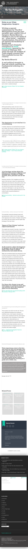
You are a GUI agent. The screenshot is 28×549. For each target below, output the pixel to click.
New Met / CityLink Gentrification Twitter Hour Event (13, 472)
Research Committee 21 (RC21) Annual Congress (18, 406)
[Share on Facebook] (2, 383)
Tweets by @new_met (6, 533)
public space (7, 438)
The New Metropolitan (14, 9)
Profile (3, 511)
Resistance (13, 438)
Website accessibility (7, 539)
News (3, 506)
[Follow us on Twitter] (5, 379)
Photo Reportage (6, 509)
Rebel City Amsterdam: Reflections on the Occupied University (7, 407)
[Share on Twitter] (5, 383)
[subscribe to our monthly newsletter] (1, 6)
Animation (4, 498)
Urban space (7, 439)
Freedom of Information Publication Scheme (13, 540)
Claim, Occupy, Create (7, 463)
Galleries (4, 502)
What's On (4, 519)
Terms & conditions (6, 537)
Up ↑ (2, 544)
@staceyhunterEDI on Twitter (13, 426)
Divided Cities (8, 437)
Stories (6, 433)
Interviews (4, 504)
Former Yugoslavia (15, 437)
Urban (3, 517)
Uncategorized (5, 515)
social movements (10, 47)
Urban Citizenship (20, 438)
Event (3, 500)
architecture (7, 436)
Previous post (8, 443)
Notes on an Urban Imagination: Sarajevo (10, 23)
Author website (10, 426)
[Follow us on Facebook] (2, 379)
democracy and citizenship (16, 436)
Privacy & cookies (6, 538)
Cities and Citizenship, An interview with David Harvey (18, 395)
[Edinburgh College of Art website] (13, 477)
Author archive (7, 426)
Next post (7, 445)
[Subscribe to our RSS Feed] (7, 379)
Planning (21, 437)
